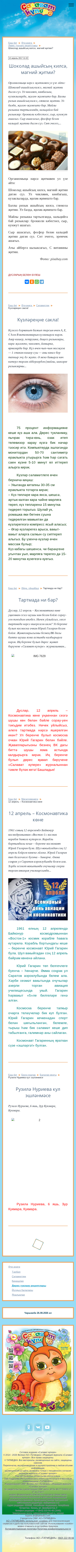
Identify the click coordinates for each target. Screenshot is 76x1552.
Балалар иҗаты (48, 1075)
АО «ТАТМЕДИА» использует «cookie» (27, 1521)
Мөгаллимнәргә (29, 799)
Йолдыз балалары (22, 1290)
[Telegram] (42, 282)
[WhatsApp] (37, 282)
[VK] (38, 1430)
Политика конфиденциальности (54, 1529)
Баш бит (12, 43)
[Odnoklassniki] (29, 1430)
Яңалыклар (18, 1294)
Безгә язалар (28, 1075)
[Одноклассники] (32, 282)
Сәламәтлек (19, 1276)
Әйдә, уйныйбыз (30, 588)
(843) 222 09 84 (66, 1538)
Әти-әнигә (14, 1266)
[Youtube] (47, 1430)
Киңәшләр (18, 1281)
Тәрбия (16, 1271)
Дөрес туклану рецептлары (29, 1285)
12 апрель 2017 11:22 (18, 58)
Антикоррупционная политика (21, 1529)
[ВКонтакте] (27, 282)
